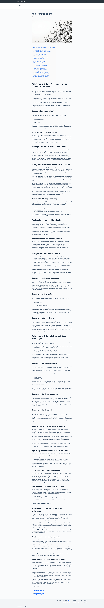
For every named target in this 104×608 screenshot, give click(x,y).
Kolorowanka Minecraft (39, 590)
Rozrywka (64, 5)
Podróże (59, 5)
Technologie (69, 5)
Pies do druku (37, 589)
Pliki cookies (80, 602)
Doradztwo (42, 5)
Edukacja (48, 5)
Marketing (54, 5)
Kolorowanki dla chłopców (39, 593)
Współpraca (22, 1)
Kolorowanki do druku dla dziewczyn (41, 591)
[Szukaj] (86, 1)
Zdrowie (79, 5)
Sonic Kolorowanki (38, 594)
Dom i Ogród (36, 5)
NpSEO (18, 1)
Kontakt (85, 5)
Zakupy (74, 5)
